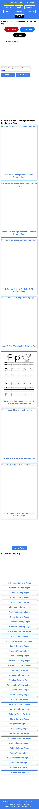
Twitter (21, 35)
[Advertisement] (14, 54)
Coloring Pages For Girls (19, 714)
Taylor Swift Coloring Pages (19, 763)
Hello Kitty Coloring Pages (19, 583)
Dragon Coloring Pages (20, 724)
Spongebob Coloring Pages (19, 738)
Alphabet (30, 3)
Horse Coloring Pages (19, 695)
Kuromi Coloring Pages (19, 772)
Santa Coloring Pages (19, 646)
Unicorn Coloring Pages (19, 588)
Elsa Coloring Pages (19, 699)
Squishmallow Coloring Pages (20, 685)
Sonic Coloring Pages (19, 617)
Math (19, 7)
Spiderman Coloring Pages (19, 607)
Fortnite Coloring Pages (19, 704)
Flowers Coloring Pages (19, 661)
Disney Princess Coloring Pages (19, 641)
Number (9, 7)
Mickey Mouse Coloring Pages (19, 758)
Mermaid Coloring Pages (19, 675)
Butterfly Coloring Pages (19, 709)
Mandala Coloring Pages (19, 680)
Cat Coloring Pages (19, 636)
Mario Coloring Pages (19, 719)
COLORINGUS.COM (13, 3)
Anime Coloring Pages (19, 748)
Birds (7, 12)
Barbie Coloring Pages (19, 656)
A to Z (19, 16)
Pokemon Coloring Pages (19, 612)
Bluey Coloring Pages (19, 597)
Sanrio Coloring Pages (19, 733)
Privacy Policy (15, 804)
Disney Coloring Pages (19, 690)
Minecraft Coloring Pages (19, 651)
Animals (29, 7)
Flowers (18, 12)
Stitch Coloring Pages (19, 602)
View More (22, 75)
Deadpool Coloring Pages (19, 743)
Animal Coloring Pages (19, 767)
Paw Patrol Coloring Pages (19, 627)
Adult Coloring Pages (19, 593)
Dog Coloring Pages (19, 670)
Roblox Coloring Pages (19, 753)
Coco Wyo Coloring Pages (19, 665)
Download (8, 75)
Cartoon (30, 12)
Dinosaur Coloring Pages (19, 622)
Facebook (28, 29)
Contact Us (25, 804)
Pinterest (13, 29)
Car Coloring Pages (19, 729)
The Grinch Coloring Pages (19, 631)
